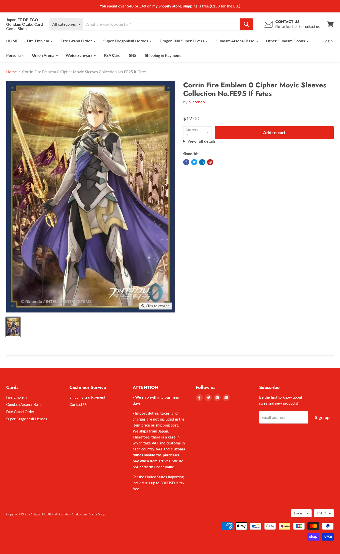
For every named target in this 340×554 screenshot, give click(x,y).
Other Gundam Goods (286, 40)
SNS (132, 55)
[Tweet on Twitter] (194, 162)
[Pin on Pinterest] (210, 162)
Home (11, 71)
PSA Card (112, 55)
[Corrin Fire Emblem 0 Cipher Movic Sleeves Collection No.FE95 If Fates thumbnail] (13, 327)
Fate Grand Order (76, 40)
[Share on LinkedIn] (202, 162)
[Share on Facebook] (186, 162)
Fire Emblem (38, 40)
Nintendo (196, 101)
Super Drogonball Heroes (126, 40)
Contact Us (78, 404)
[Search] (246, 24)
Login (328, 41)
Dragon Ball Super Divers (182, 40)
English (299, 513)
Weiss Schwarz (79, 55)
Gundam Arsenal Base (235, 40)
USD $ (321, 513)
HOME (12, 40)
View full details (201, 141)
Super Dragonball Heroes (26, 419)
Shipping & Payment (163, 55)
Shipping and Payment (87, 397)
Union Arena (43, 55)
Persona (14, 55)
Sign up (322, 417)
